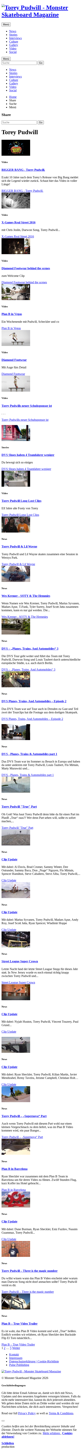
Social (13, 52)
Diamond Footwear (14, 359)
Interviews (15, 38)
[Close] (3, 1420)
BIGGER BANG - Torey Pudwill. (23, 169)
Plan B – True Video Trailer (20, 1323)
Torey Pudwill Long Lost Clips (21, 500)
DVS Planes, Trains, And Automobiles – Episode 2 (34, 701)
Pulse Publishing (19, 1364)
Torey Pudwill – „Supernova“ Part (24, 1116)
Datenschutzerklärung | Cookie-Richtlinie (34, 1361)
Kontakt (14, 1354)
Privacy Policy (27, 1413)
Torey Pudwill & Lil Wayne (19, 546)
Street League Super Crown (20, 961)
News (12, 31)
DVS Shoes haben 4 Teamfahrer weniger (28, 455)
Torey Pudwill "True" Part (19, 806)
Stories (13, 34)
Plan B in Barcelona (14, 1168)
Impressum (15, 1358)
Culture (13, 41)
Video (12, 48)
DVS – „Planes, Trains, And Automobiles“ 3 (30, 648)
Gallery (13, 45)
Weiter (16, 1348)
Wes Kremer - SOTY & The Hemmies (26, 595)
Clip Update (9, 859)
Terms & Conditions (61, 1413)
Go (40, 62)
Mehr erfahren (52, 1433)
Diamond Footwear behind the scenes (26, 268)
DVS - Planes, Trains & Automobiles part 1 (29, 754)
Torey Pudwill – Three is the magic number (30, 1270)
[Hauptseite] (41, 14)
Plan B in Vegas (12, 314)
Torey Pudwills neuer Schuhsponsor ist (27, 405)
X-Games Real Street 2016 (18, 222)
